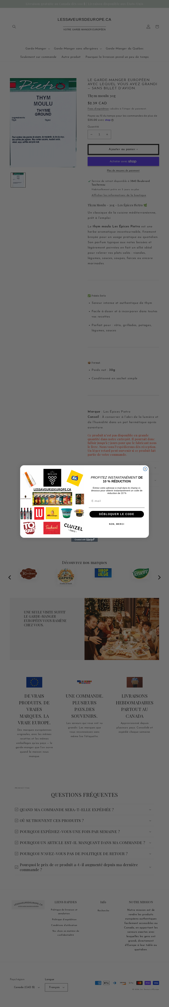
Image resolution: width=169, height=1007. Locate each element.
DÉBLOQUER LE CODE (116, 514)
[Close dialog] (145, 469)
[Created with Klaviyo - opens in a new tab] (84, 540)
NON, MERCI (116, 524)
